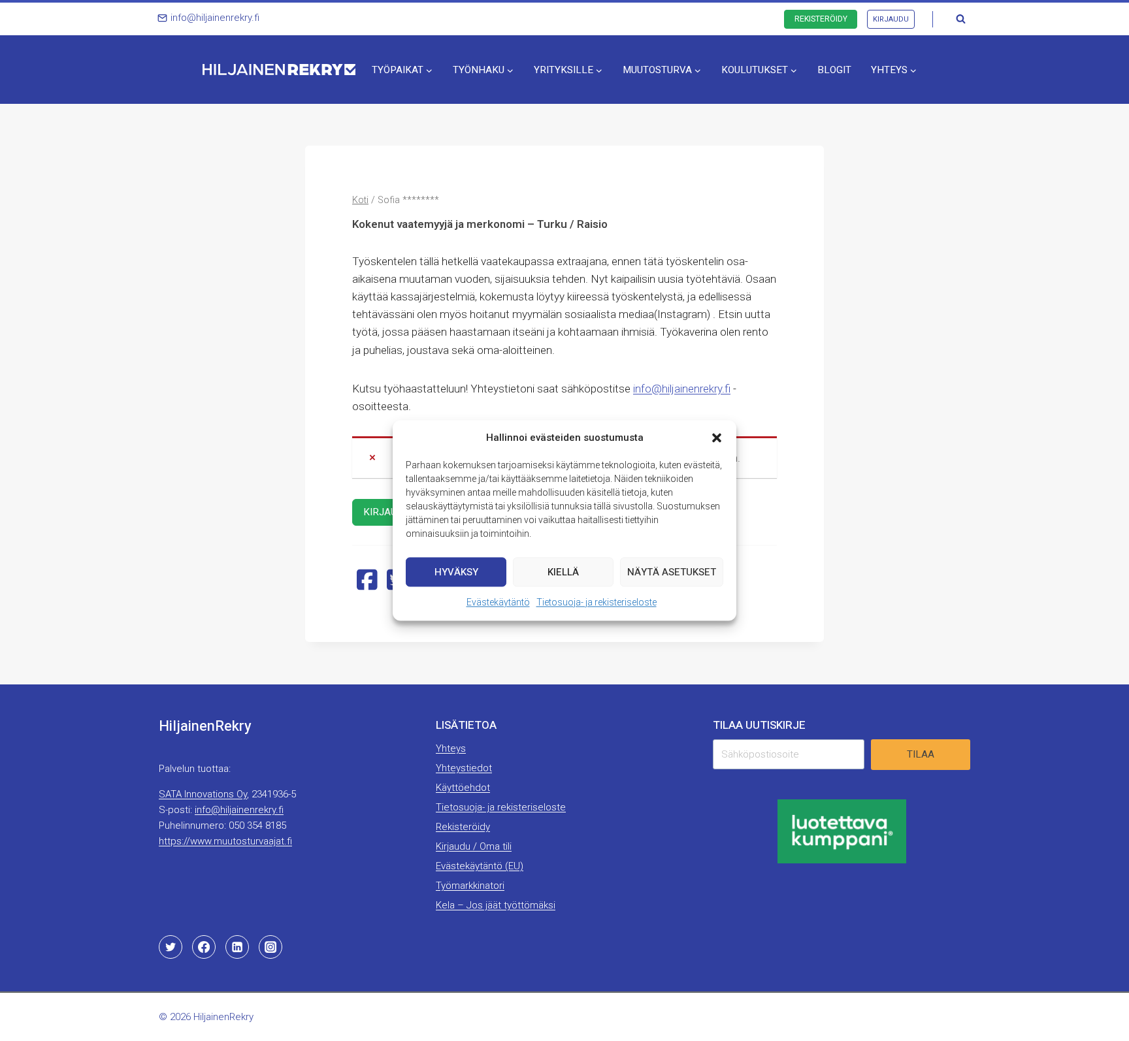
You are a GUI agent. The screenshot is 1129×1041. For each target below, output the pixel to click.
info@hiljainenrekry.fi (681, 388)
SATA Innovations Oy (203, 794)
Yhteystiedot (464, 768)
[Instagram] (270, 947)
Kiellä (563, 572)
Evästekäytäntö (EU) (479, 866)
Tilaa (920, 754)
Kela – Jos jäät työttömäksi (495, 905)
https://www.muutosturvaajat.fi (225, 841)
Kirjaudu (891, 19)
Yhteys (451, 748)
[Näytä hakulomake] (960, 19)
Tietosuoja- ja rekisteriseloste (596, 602)
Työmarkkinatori (470, 885)
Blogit (834, 70)
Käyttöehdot (463, 787)
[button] (716, 437)
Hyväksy (456, 572)
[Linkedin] (237, 947)
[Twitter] (170, 947)
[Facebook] (204, 947)
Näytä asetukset (671, 572)
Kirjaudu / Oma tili (474, 846)
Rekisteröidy (820, 19)
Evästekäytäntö (498, 602)
